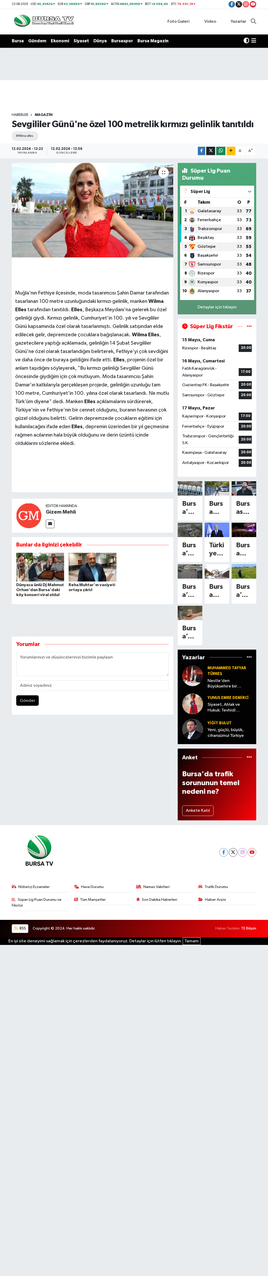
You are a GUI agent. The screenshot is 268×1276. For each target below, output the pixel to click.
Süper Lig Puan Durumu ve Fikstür (37, 902)
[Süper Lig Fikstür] (249, 326)
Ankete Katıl (198, 810)
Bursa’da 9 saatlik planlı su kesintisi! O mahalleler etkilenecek (190, 632)
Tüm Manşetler (93, 900)
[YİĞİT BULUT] (192, 729)
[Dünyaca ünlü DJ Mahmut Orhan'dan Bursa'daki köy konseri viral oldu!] (40, 567)
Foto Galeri (178, 21)
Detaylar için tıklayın (217, 307)
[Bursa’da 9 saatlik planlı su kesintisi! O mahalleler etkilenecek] (190, 613)
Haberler (20, 115)
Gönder (27, 700)
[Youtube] (252, 852)
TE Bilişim (248, 928)
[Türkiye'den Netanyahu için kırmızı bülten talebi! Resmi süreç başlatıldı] (217, 530)
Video (210, 21)
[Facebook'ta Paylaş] (201, 151)
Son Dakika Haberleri (159, 900)
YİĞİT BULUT (220, 723)
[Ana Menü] (253, 41)
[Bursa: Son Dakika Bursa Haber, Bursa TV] (43, 21)
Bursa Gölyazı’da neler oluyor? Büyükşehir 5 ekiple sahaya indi (217, 508)
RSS (22, 928)
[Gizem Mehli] (28, 515)
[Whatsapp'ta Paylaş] (220, 151)
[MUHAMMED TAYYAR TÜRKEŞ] (192, 675)
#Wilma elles (24, 136)
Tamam (192, 941)
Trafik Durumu (216, 887)
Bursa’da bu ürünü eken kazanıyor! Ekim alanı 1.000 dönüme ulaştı (243, 591)
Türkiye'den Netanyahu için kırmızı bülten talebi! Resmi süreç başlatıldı (217, 549)
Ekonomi (60, 41)
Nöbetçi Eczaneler (34, 887)
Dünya (100, 41)
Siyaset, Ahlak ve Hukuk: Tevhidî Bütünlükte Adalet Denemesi (225, 707)
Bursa (18, 41)
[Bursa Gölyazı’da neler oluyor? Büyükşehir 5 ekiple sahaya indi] (217, 488)
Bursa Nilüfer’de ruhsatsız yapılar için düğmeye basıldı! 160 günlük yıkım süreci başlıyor (216, 591)
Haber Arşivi (215, 900)
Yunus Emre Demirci (228, 698)
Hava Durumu (92, 887)
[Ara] (253, 21)
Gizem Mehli (61, 512)
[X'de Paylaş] (210, 151)
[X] (233, 852)
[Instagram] (242, 852)
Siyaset (81, 41)
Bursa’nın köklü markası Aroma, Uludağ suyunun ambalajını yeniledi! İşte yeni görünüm (190, 508)
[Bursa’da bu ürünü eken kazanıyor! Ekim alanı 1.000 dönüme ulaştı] (244, 571)
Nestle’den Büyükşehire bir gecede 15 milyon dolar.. (225, 684)
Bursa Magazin (153, 41)
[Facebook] (223, 852)
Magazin (44, 115)
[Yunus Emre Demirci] (192, 704)
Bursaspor (122, 41)
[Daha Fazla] (231, 151)
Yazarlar (238, 21)
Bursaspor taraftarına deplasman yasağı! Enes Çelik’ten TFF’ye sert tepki (244, 508)
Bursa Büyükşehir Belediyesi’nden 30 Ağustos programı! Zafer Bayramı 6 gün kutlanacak (244, 549)
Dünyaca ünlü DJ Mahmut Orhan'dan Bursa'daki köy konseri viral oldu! (40, 590)
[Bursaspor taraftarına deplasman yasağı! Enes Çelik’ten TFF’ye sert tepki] (244, 488)
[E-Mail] (50, 524)
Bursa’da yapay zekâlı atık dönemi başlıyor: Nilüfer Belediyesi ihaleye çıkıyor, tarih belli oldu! (189, 591)
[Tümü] (249, 657)
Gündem (37, 41)
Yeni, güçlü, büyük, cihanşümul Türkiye (226, 733)
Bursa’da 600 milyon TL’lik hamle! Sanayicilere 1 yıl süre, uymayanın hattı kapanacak (190, 549)
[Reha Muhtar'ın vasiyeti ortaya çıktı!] (92, 567)
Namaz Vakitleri (156, 887)
